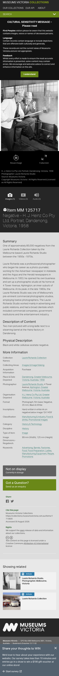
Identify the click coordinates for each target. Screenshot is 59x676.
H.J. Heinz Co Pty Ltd (32, 395)
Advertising (27, 448)
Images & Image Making (33, 365)
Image (25, 433)
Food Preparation (36, 451)
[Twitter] (12, 502)
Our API (29, 8)
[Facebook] (7, 502)
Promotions (27, 457)
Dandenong (27, 377)
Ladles (48, 451)
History (25, 429)
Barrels (37, 448)
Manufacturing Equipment (34, 454)
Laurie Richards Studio (32, 384)
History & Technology (32, 424)
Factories (45, 448)
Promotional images (38, 420)
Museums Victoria (26, 2)
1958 (42, 380)
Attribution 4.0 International (36, 544)
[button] (29, 14)
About (41, 8)
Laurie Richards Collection (34, 358)
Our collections (13, 8)
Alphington (35, 387)
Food (24, 451)
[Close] (55, 648)
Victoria (25, 380)
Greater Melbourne (43, 377)
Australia (34, 380)
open (22, 530)
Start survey (12, 671)
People (50, 454)
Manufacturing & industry (33, 417)
